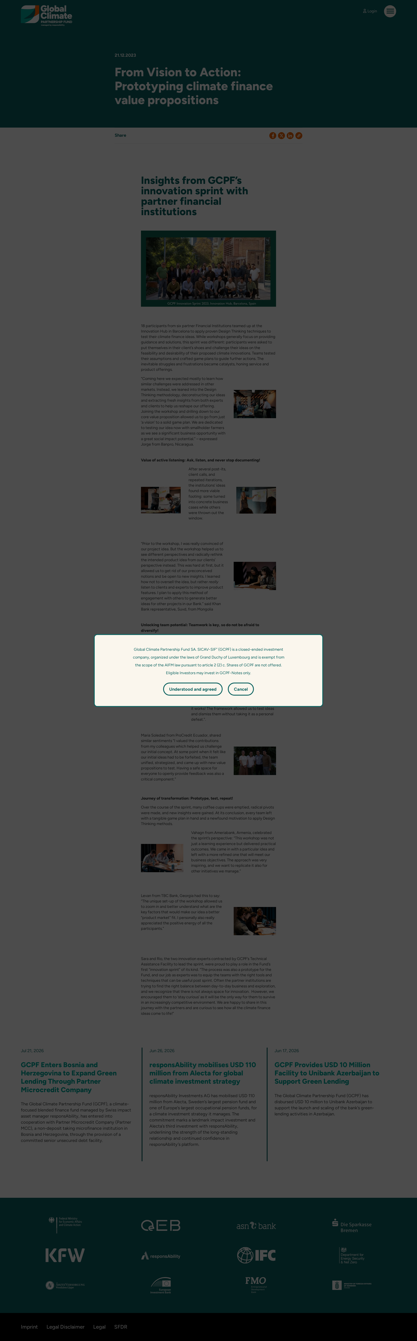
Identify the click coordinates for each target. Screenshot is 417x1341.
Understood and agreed (193, 689)
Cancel (241, 689)
